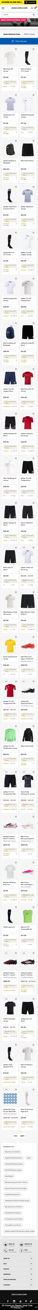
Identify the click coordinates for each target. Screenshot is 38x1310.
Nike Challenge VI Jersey (9, 479)
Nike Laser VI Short (8, 569)
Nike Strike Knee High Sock (27, 1110)
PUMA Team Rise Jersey (9, 1020)
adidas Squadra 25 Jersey (10, 299)
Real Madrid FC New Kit (12, 1213)
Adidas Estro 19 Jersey (8, 116)
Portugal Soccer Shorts (13, 1225)
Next (23, 1136)
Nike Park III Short (27, 161)
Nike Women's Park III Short (28, 613)
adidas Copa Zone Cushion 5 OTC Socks (9, 208)
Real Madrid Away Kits (12, 1194)
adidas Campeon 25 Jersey (27, 435)
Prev (16, 1136)
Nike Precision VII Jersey (27, 390)
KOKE (3, 20)
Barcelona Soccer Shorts (13, 1207)
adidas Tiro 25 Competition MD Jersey (9, 702)
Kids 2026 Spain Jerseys (13, 1170)
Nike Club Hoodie (27, 746)
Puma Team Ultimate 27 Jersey (28, 793)
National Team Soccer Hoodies (15, 1188)
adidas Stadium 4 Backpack (9, 162)
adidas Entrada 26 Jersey (27, 116)
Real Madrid (9, 1176)
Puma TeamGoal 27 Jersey (10, 658)
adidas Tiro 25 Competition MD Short (9, 793)
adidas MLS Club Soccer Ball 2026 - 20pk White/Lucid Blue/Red (10, 1111)
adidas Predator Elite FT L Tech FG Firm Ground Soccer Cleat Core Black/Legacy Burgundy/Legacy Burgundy (10, 974)
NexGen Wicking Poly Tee (9, 883)
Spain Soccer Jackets (12, 1152)
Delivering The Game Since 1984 (12, 2)
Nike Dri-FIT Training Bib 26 (26, 928)
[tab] (19, 1258)
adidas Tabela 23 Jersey (27, 208)
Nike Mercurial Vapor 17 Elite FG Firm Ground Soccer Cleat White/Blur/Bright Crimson (27, 658)
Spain (29, 1158)
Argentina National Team (13, 1158)
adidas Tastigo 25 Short (9, 524)
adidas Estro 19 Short (26, 1020)
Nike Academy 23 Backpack (9, 344)
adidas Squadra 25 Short (10, 435)
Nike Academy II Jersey (26, 1066)
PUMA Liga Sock (9, 927)
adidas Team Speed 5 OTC (8, 1066)
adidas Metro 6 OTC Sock (8, 254)
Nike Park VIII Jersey (8, 70)
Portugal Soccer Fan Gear (13, 1219)
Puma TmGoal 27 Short (27, 524)
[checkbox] (16, 49)
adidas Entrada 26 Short (27, 344)
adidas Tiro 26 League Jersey (26, 254)
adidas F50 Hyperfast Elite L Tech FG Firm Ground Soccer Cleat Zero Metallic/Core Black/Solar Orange (27, 702)
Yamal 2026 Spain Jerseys (14, 1164)
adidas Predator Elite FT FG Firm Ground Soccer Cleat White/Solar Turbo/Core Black (10, 838)
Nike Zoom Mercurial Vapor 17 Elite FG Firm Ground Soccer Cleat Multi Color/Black (27, 884)
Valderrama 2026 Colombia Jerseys (17, 1201)
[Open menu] (3, 9)
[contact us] (19, 1296)
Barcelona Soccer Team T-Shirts (16, 1182)
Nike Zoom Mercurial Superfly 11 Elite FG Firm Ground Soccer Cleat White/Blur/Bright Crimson (28, 838)
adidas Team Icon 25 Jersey (27, 569)
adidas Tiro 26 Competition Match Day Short (27, 479)
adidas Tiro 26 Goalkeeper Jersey (10, 747)
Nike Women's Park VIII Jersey (10, 613)
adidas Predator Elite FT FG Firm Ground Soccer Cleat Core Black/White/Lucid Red (28, 974)
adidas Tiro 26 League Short (8, 390)
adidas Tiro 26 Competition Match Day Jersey (27, 300)
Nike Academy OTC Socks (26, 70)
